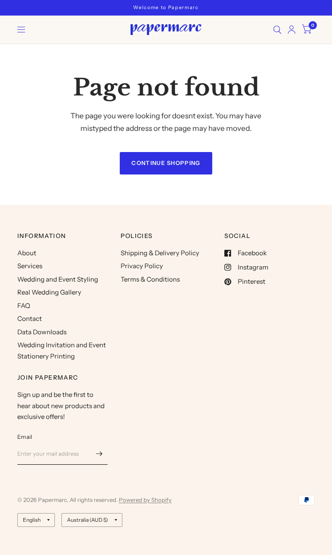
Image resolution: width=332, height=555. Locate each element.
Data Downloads (42, 332)
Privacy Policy (142, 266)
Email (24, 436)
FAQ (23, 305)
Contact (29, 318)
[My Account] (291, 30)
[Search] (277, 30)
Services (29, 266)
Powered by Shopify (145, 499)
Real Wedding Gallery (49, 292)
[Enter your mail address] (99, 453)
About (26, 253)
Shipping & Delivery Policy (160, 253)
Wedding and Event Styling (57, 279)
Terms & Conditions (150, 279)
